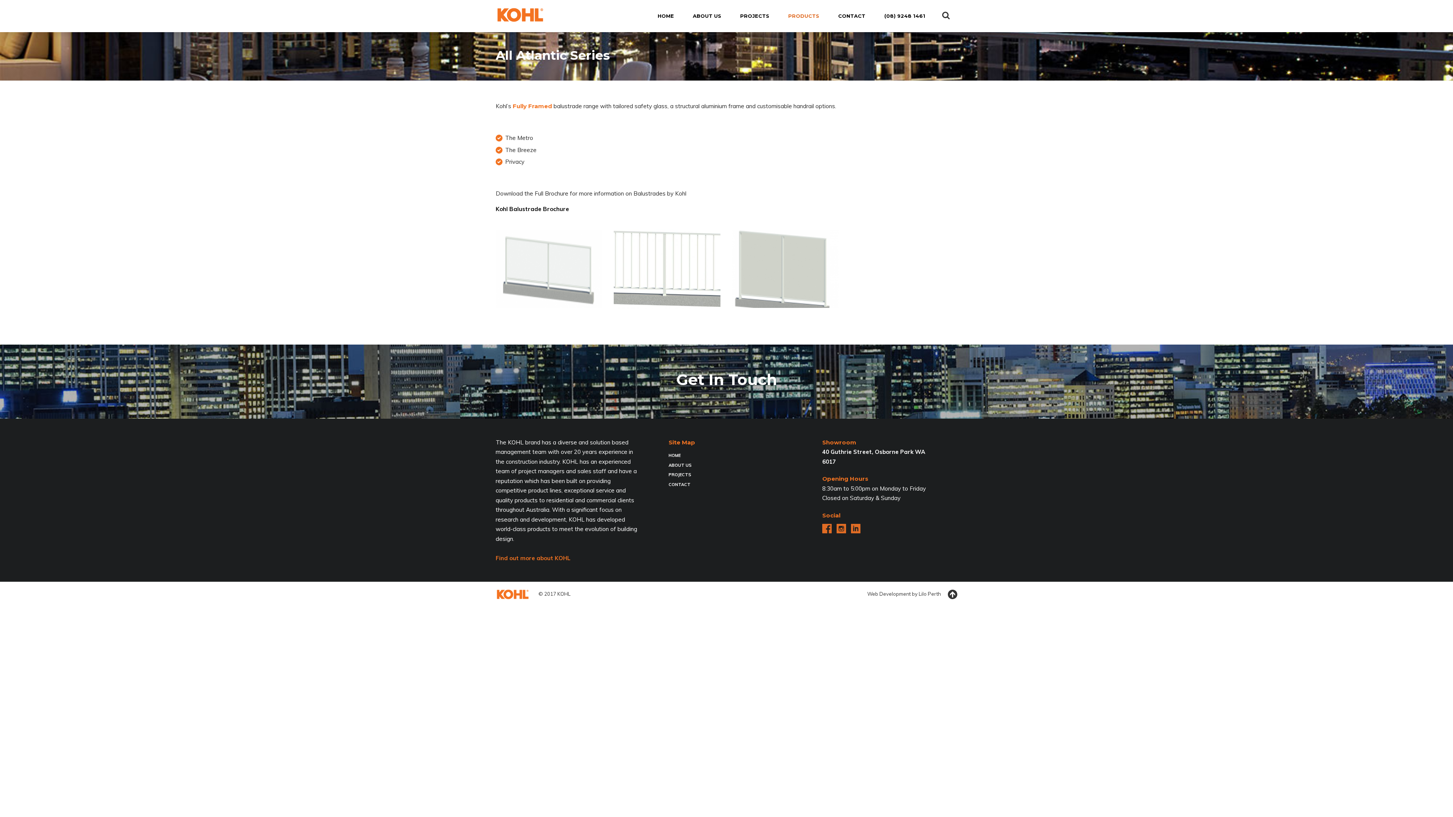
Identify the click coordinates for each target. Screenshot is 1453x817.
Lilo (923, 594)
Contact (680, 484)
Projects (680, 474)
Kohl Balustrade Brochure (532, 209)
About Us (680, 465)
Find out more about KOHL (533, 558)
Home (675, 455)
